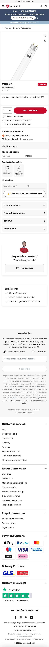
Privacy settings (10, 623)
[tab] (24, 442)
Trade (5, 491)
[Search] (41, 6)
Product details (12, 205)
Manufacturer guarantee (14, 460)
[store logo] (14, 6)
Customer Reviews (14, 583)
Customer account (11, 455)
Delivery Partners (13, 566)
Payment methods (11, 451)
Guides (17, 504)
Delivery (6, 442)
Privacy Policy (19, 626)
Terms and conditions (12, 518)
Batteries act (31, 626)
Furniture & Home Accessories (18, 28)
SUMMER (23, 18)
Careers (6, 500)
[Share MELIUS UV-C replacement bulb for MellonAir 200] (45, 40)
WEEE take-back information (25, 630)
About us (6, 474)
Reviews (8, 220)
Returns (6, 447)
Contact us (7, 438)
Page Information (13, 513)
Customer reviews (11, 496)
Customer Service (13, 424)
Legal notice (8, 527)
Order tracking (9, 433)
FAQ (4, 429)
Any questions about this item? (27, 193)
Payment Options (13, 536)
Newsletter (7, 478)
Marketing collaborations (14, 482)
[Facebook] (17, 617)
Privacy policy (9, 523)
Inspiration (7, 504)
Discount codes (9, 487)
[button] (45, 36)
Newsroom (17, 500)
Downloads (10, 228)
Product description (14, 213)
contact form (7, 400)
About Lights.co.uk (14, 468)
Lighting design (17, 491)
